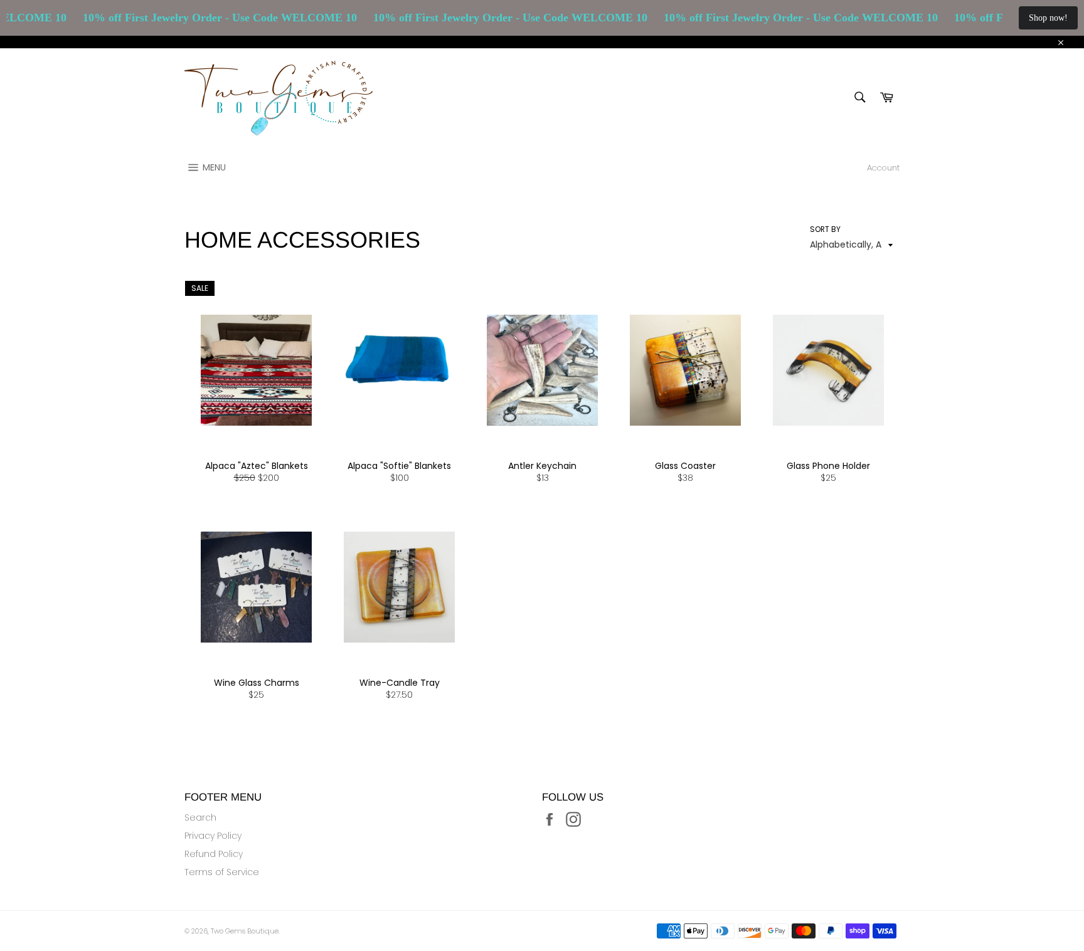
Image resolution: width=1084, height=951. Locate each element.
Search (200, 817)
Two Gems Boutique (245, 931)
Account (883, 168)
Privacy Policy (213, 835)
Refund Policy (213, 854)
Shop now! (1048, 18)
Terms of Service (221, 872)
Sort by (825, 229)
